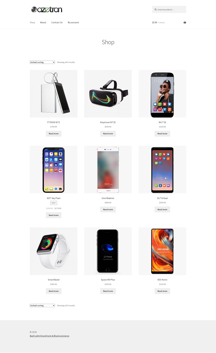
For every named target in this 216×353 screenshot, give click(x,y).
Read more (53, 133)
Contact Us (57, 22)
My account (73, 22)
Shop (32, 22)
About (43, 22)
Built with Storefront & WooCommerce (49, 335)
